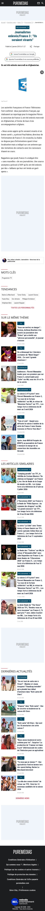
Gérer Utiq (13, 890)
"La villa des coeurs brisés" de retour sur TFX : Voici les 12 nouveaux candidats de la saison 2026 (30, 785)
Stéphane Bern (7, 303)
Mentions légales (30, 865)
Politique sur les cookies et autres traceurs (21, 869)
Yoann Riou (5, 299)
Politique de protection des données (22, 874)
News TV (20, 22)
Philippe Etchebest (28, 299)
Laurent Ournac (33, 295)
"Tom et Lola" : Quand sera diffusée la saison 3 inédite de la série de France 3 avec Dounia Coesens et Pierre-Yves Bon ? (30, 425)
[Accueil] (20, 3)
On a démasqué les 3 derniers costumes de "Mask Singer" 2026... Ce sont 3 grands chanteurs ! (29, 356)
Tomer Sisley (21, 295)
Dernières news (11, 22)
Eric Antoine (16, 299)
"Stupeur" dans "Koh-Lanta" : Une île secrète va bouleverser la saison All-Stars (30, 708)
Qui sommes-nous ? (14, 865)
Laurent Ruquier (19, 303)
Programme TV (28, 22)
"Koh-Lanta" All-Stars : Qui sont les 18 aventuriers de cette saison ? (29, 725)
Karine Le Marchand (8, 295)
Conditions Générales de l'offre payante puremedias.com (22, 881)
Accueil (3, 22)
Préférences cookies (27, 890)
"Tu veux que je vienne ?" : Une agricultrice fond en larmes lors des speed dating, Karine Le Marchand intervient (30, 766)
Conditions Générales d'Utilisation (21, 860)
